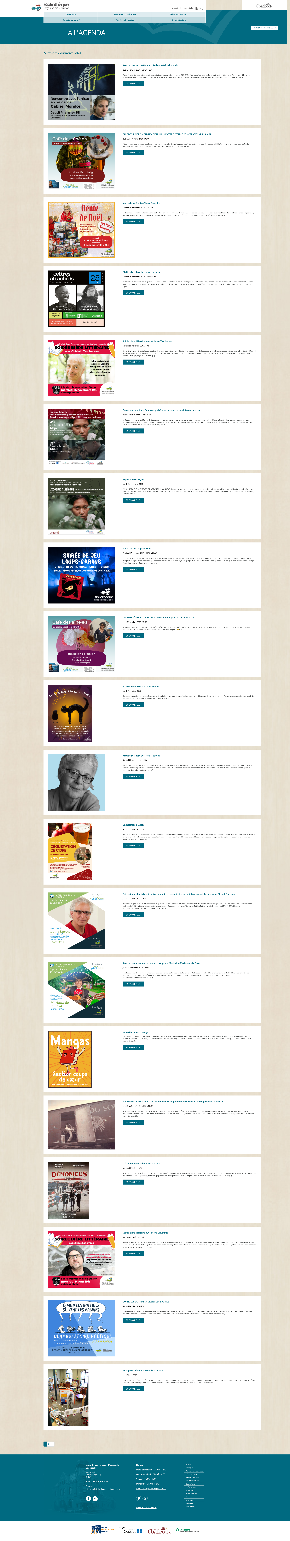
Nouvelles (189, 1503)
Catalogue (71, 14)
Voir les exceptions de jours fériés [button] (151, 1488)
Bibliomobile (190, 1490)
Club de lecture (179, 20)
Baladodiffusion (191, 1493)
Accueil (175, 8)
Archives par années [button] (264, 28)
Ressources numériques (125, 14)
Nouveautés (190, 1497)
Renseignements (70, 20)
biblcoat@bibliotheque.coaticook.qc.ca (103, 1489)
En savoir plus (133, 84)
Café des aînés (191, 1487)
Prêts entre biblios (178, 14)
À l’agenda (189, 1500)
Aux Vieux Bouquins (125, 20)
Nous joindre (188, 8)
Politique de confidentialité (146, 1508)
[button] (139, 1498)
